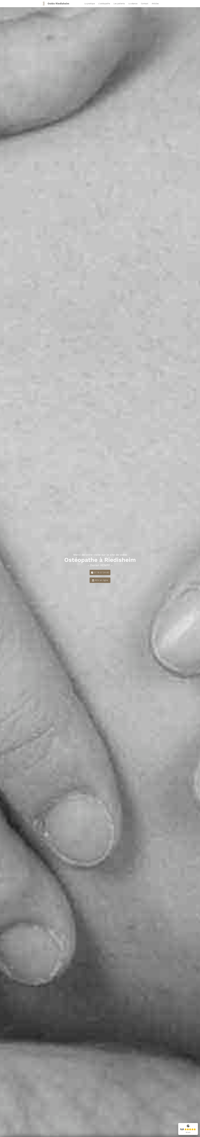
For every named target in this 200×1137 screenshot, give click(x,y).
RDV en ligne (101, 580)
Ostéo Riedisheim (58, 3)
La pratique (89, 3)
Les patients (119, 3)
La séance (132, 3)
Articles (155, 3)
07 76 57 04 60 (101, 572)
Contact (144, 3)
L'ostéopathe (104, 3)
